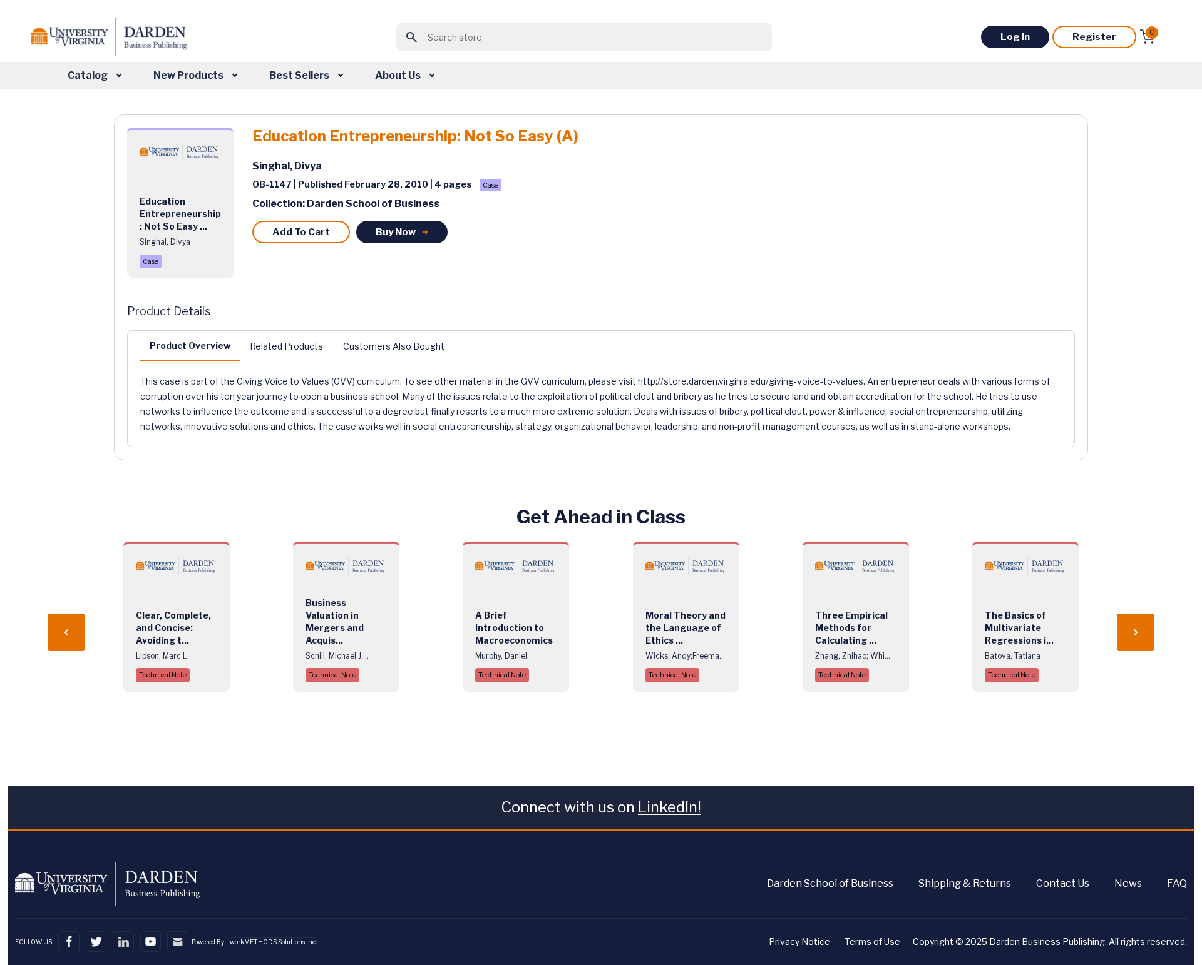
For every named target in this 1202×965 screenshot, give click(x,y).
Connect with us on (601, 807)
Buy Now (396, 232)
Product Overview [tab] (190, 345)
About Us (399, 75)
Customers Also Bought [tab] (393, 346)
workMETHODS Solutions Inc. (273, 942)
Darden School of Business (830, 883)
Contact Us (1062, 883)
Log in (1015, 37)
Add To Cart (301, 232)
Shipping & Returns (964, 883)
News (1128, 883)
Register (1094, 37)
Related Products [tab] (286, 346)
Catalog (89, 75)
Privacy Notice (799, 941)
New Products (189, 75)
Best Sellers (300, 75)
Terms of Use (872, 941)
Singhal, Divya (287, 166)
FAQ (1177, 883)
